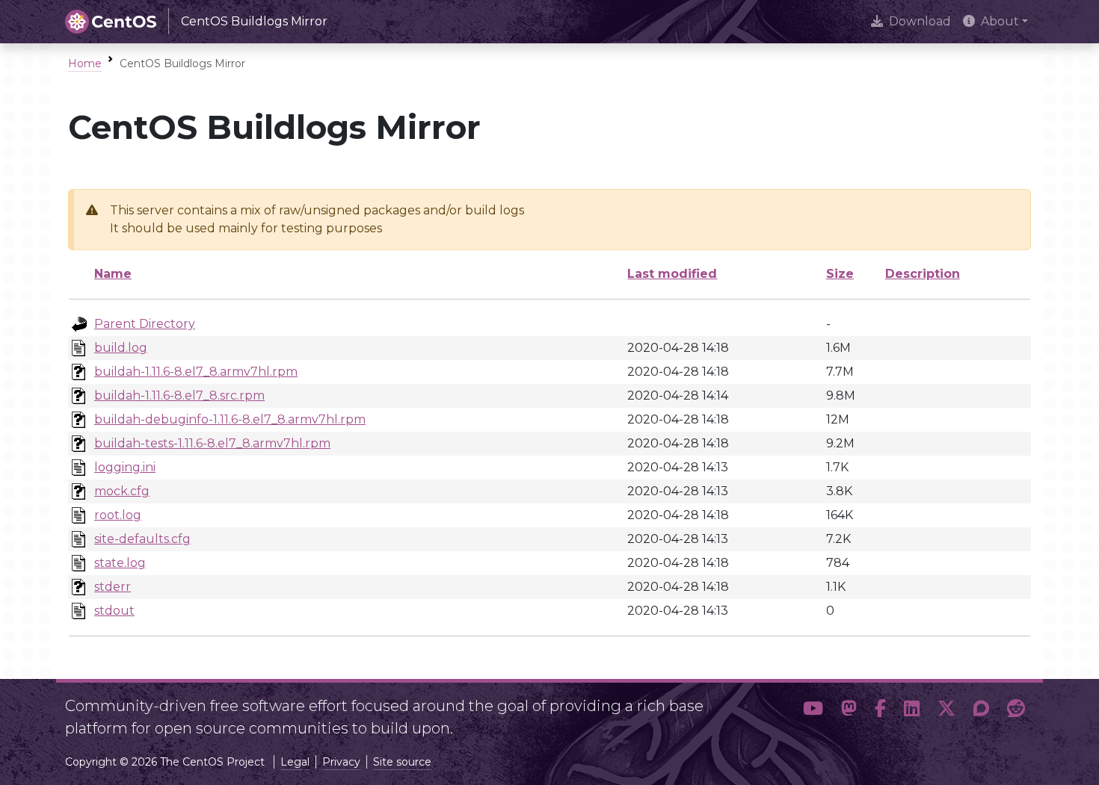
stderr (112, 587)
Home (85, 63)
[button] (813, 711)
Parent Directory (144, 324)
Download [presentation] (920, 21)
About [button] (1000, 21)
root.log (117, 515)
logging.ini (125, 467)
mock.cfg (122, 491)
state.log (120, 563)
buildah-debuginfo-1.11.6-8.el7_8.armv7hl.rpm (230, 419)
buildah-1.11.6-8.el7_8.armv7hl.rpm (196, 371)
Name (113, 274)
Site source (402, 762)
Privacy (341, 762)
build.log (120, 348)
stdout (114, 611)
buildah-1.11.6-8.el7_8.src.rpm (179, 395)
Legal (295, 762)
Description (922, 274)
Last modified (672, 274)
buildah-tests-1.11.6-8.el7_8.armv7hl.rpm (212, 443)
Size (840, 274)
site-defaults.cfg (142, 539)
